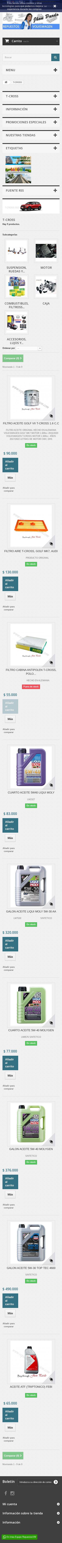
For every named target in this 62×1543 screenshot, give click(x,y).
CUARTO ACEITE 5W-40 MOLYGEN (31, 1030)
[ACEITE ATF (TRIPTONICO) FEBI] (31, 1361)
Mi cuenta (9, 1504)
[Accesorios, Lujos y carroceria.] (17, 322)
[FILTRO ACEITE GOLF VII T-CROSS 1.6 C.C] (31, 398)
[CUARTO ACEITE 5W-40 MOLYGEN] (31, 1005)
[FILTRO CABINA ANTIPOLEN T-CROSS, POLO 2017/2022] (31, 645)
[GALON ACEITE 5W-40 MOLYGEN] (31, 1124)
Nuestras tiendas (20, 135)
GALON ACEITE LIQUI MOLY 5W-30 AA (31, 911)
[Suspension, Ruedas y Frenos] (17, 251)
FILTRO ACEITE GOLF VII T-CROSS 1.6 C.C (31, 423)
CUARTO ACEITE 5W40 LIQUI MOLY (31, 792)
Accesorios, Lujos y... (16, 341)
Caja (46, 303)
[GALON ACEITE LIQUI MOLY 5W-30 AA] (31, 886)
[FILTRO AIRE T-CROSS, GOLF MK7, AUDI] (31, 526)
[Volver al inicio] (6, 82)
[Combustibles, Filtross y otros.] (17, 287)
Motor (46, 268)
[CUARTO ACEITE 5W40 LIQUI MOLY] (31, 767)
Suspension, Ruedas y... (17, 269)
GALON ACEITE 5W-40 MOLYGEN (31, 1149)
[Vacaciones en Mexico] (18, 169)
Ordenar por (8, 348)
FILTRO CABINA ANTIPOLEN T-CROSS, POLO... (31, 671)
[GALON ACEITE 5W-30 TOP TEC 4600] (31, 1243)
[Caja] (46, 287)
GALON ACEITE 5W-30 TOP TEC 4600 (31, 1268)
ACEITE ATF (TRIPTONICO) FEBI (31, 1386)
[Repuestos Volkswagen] (31, 20)
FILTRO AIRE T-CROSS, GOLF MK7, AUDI (31, 551)
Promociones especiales (26, 122)
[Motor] (46, 251)
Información (17, 109)
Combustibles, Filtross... (17, 305)
